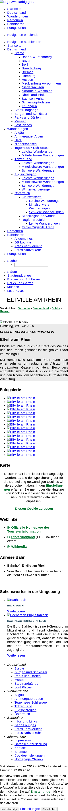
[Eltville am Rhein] (21, 398)
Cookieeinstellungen (30, 755)
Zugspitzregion (25, 710)
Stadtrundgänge (26, 683)
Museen (20, 680)
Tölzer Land (23, 706)
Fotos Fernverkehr (28, 729)
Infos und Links (26, 721)
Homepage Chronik (29, 759)
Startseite (24, 308)
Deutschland (41, 308)
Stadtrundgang (23, 537)
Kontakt (20, 748)
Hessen (4, 311)
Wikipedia (19, 546)
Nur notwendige (9, 809)
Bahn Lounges (25, 725)
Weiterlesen (16, 611)
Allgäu (19, 695)
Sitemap (21, 752)
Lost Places (23, 687)
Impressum (23, 740)
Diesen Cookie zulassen (34, 508)
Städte (56, 308)
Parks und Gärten (28, 676)
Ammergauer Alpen (29, 699)
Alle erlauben (49, 809)
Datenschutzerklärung (31, 744)
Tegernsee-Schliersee (31, 702)
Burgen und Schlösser (31, 672)
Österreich (22, 714)
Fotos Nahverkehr (28, 733)
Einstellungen (41, 791)
